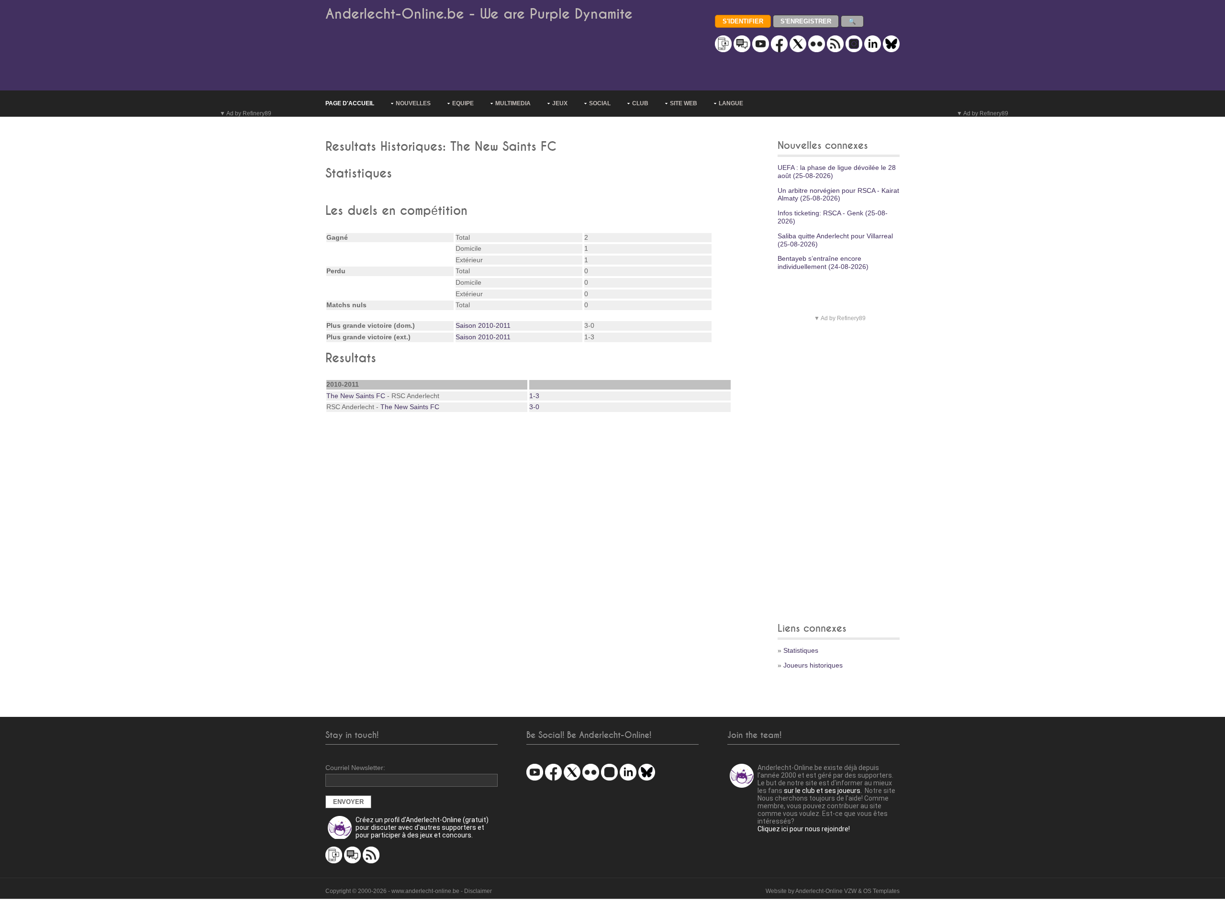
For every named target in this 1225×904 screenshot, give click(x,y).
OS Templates (881, 891)
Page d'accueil (349, 103)
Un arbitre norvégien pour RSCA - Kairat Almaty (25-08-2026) (838, 194)
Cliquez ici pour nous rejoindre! (803, 829)
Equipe (463, 103)
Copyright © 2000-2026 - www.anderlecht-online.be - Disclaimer (408, 891)
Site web (683, 103)
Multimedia (513, 103)
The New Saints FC (355, 396)
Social (600, 103)
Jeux (560, 103)
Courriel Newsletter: (355, 767)
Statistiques (800, 650)
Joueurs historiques (813, 665)
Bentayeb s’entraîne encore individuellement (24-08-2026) (823, 262)
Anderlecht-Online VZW (826, 891)
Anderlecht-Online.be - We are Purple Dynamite (479, 14)
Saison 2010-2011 (483, 325)
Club (640, 103)
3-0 (534, 407)
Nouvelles (413, 103)
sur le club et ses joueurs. (823, 790)
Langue (731, 103)
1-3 (534, 396)
